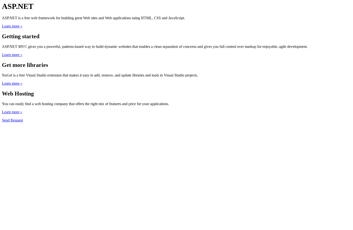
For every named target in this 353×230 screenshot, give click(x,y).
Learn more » (12, 26)
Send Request (12, 120)
